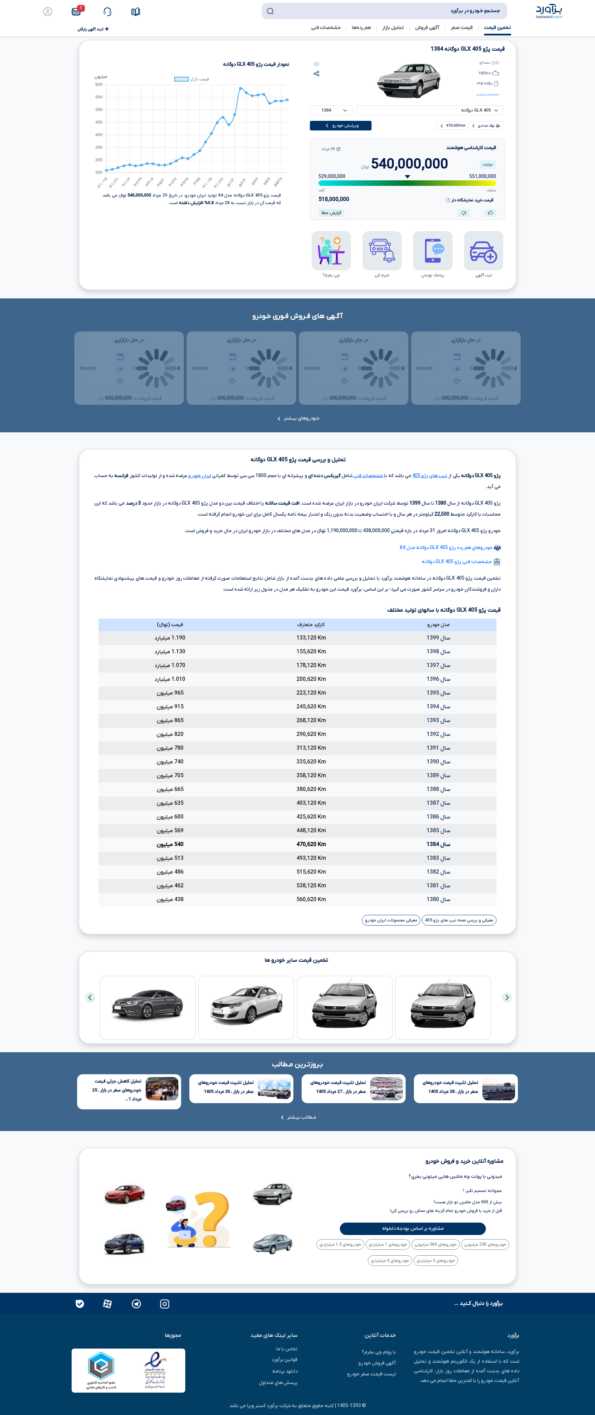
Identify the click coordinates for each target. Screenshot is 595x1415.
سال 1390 (438, 762)
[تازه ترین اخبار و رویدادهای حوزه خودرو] (135, 12)
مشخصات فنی (368, 476)
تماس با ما (287, 1348)
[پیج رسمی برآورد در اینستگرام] (164, 1303)
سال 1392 (438, 734)
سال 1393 (438, 720)
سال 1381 (438, 886)
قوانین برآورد (285, 1359)
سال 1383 (438, 858)
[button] (78, 12)
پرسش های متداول (278, 1383)
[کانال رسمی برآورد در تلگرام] (135, 1303)
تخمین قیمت (497, 27)
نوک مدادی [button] (486, 125)
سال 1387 (438, 803)
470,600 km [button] (456, 125)
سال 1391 (438, 748)
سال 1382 (438, 872)
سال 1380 (438, 899)
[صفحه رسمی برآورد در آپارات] (107, 1303)
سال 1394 (438, 707)
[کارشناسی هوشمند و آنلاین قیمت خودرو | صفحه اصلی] (549, 10)
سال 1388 (438, 789)
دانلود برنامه (285, 1371)
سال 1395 (438, 693)
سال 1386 (438, 817)
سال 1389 (438, 775)
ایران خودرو (199, 476)
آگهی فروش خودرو (377, 1363)
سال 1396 (438, 679)
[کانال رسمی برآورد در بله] (80, 1303)
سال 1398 (438, 651)
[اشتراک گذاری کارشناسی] (316, 73)
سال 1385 (438, 830)
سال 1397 (438, 665)
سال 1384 (438, 844)
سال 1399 (438, 638)
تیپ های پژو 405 (429, 476)
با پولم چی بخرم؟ (379, 1352)
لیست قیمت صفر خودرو (371, 1374)
